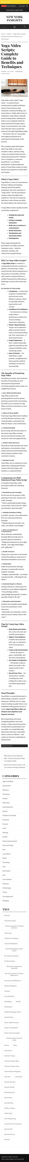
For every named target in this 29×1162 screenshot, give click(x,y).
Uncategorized (7, 896)
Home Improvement (9, 841)
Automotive (6, 786)
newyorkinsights (5, 73)
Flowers (7, 991)
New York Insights (14, 18)
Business (5, 790)
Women (7, 1139)
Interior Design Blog (11, 1061)
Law (3, 849)
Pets (4, 867)
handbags (8, 1001)
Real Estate (6, 871)
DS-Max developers (11, 956)
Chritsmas (6, 794)
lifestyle (7, 1077)
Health (10, 745)
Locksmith (18, 1077)
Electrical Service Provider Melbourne (14, 974)
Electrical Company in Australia (14, 967)
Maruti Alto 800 (10, 1082)
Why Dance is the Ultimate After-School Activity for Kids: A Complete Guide (14, 758)
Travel (4, 892)
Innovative (8, 1050)
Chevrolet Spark (10, 921)
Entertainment (7, 807)
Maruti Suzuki (9, 1087)
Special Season (9, 1134)
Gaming (5, 832)
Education (6, 803)
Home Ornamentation (12, 1033)
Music (4, 858)
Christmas (8, 933)
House (6, 1045)
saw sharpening (10, 1119)
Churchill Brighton (11, 944)
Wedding (5, 901)
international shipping (12, 1071)
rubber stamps (9, 1108)
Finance (5, 824)
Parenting (6, 862)
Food (4, 828)
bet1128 (7, 915)
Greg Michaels (9, 996)
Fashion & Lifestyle (9, 815)
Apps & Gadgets (7, 781)
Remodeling (8, 1103)
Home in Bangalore (11, 1028)
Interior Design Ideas (11, 1066)
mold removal (9, 1092)
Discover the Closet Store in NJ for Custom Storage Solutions (14, 766)
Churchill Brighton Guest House (14, 950)
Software (5, 884)
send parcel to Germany (13, 1124)
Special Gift (8, 1129)
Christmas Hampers (11, 938)
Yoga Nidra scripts (21, 131)
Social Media (7, 879)
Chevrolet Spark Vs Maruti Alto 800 (14, 927)
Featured (5, 820)
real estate (8, 1098)
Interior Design (7, 845)
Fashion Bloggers (10, 986)
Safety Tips (8, 1113)
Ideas (15, 1045)
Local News (6, 854)
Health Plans (8, 1017)
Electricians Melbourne (12, 981)
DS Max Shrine (9, 961)
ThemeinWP (20, 1159)
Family (4, 811)
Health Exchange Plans (12, 1012)
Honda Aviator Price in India (14, 1039)
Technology (6, 888)
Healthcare (8, 1007)
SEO (3, 875)
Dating (4, 798)
